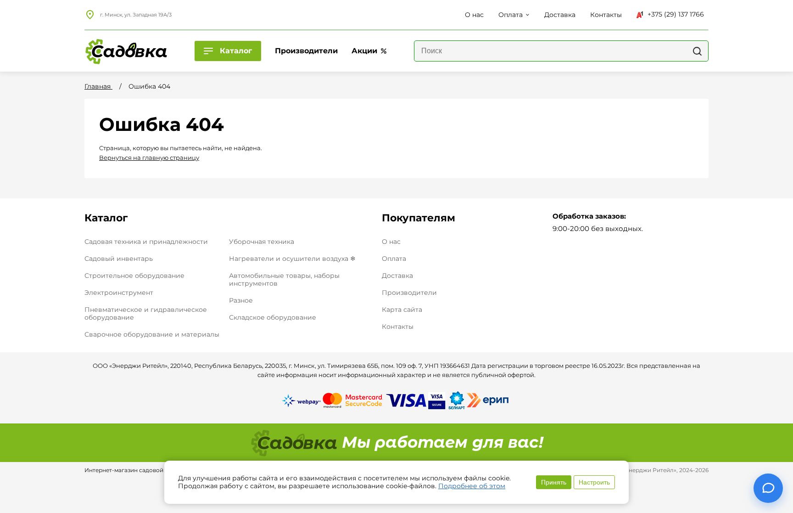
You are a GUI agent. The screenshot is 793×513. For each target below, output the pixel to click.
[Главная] (125, 51)
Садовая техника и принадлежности (146, 241)
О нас (391, 242)
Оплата (394, 259)
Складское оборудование (272, 317)
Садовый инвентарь (118, 258)
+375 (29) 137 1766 (676, 14)
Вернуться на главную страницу (149, 157)
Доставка (397, 276)
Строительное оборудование (134, 275)
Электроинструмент (118, 292)
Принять (553, 482)
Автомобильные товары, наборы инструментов (284, 279)
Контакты (397, 327)
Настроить (594, 482)
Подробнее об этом (471, 486)
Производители (409, 293)
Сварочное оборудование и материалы (151, 334)
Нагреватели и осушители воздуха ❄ (292, 258)
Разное (241, 300)
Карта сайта (402, 310)
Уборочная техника (261, 241)
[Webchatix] (768, 488)
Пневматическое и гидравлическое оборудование (145, 313)
